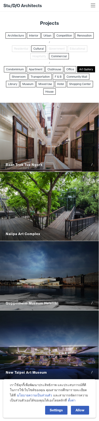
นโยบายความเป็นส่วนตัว (34, 395)
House (49, 91)
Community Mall (77, 76)
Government (57, 48)
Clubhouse (54, 69)
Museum (27, 84)
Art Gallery (86, 69)
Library (12, 84)
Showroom (19, 76)
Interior (33, 35)
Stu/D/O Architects (22, 5)
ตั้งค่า (72, 400)
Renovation (84, 35)
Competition (64, 35)
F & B (58, 76)
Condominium (15, 69)
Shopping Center (80, 84)
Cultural (38, 48)
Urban (47, 35)
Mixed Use (45, 84)
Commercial (59, 56)
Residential (21, 48)
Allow (80, 410)
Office (70, 69)
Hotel (60, 84)
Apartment (35, 69)
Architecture (16, 35)
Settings (56, 410)
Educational (77, 48)
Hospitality (39, 56)
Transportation (40, 76)
